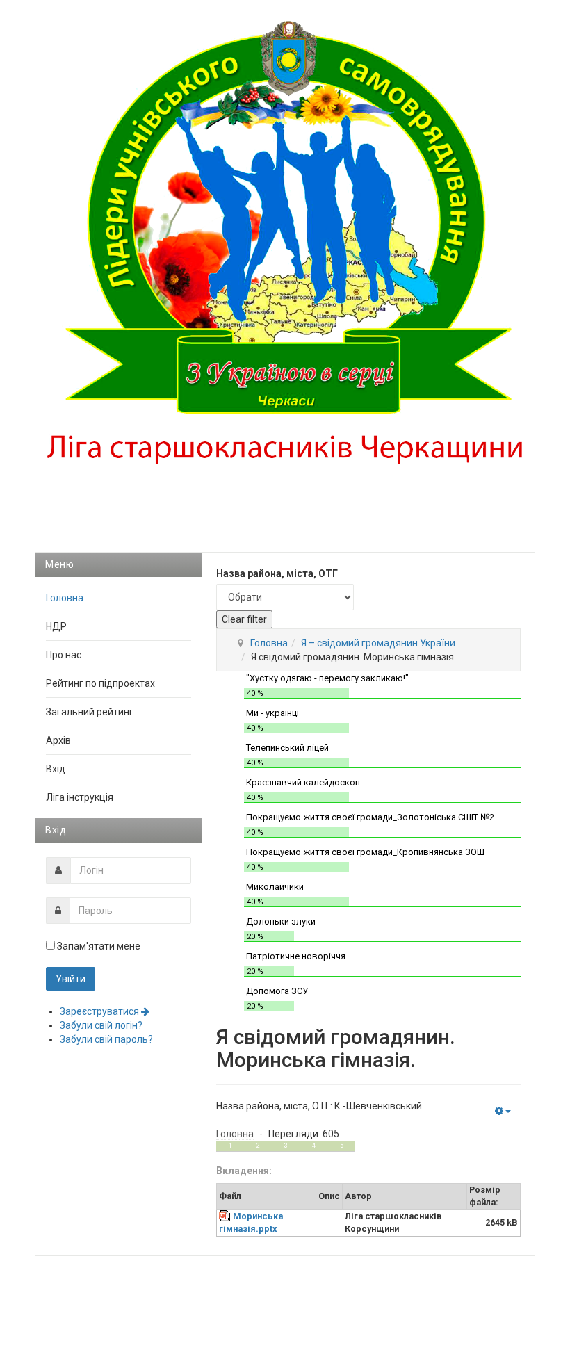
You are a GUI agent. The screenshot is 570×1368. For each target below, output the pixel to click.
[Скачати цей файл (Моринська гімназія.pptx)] (226, 1216)
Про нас (63, 654)
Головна (269, 643)
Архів (58, 740)
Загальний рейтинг (89, 711)
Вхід (55, 768)
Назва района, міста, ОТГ (277, 573)
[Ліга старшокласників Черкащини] (285, 251)
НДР (56, 626)
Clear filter (244, 619)
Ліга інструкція (79, 797)
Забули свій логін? (101, 1025)
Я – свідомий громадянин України (378, 643)
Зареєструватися (100, 1011)
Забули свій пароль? (106, 1039)
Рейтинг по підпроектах (100, 683)
